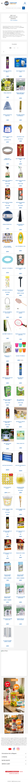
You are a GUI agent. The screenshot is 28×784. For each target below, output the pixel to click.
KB (20, 161)
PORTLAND (7, 183)
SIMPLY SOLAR (20, 293)
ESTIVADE (20, 205)
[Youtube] (10, 749)
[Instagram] (18, 749)
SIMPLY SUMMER (7, 578)
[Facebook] (14, 749)
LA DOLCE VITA (7, 139)
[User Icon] (25, 3)
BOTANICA (20, 138)
